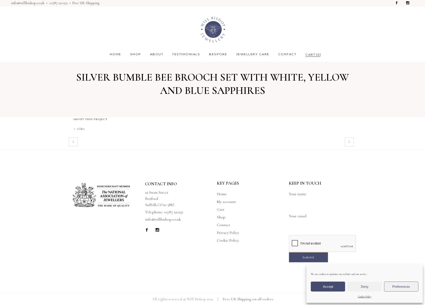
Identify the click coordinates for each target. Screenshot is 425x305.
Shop (221, 217)
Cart (220, 209)
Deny (365, 286)
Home (222, 193)
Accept (328, 286)
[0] (310, 54)
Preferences (401, 286)
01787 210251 (58, 3)
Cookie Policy (364, 296)
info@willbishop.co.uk (27, 3)
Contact (223, 224)
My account (226, 201)
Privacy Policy (228, 232)
